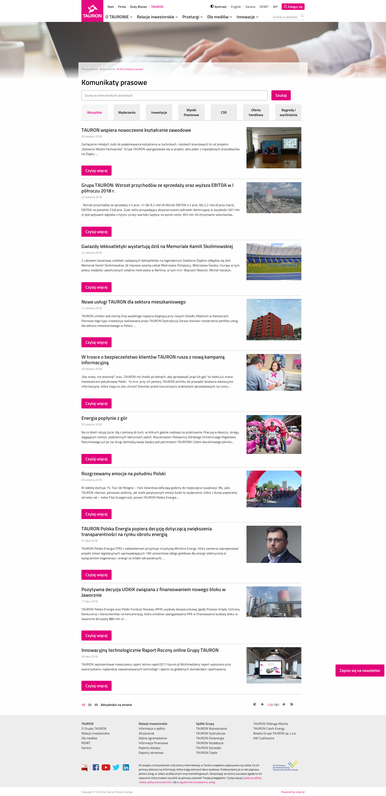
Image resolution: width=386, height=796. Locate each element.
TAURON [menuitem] (87, 723)
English (236, 6)
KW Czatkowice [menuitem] (263, 738)
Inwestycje (159, 112)
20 (89, 704)
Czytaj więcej (96, 170)
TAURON (157, 6)
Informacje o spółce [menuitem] (152, 728)
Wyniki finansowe (191, 112)
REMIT (264, 6)
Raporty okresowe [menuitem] (151, 752)
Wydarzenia (127, 112)
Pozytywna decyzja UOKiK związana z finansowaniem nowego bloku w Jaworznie (153, 592)
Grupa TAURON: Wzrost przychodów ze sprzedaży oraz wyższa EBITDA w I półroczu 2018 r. (157, 187)
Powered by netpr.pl (293, 792)
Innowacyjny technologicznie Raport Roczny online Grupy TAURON (150, 650)
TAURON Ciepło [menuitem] (206, 752)
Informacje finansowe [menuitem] (153, 742)
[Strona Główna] (92, 11)
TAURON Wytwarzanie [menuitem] (211, 728)
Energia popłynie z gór (104, 418)
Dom (111, 6)
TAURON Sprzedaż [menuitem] (208, 747)
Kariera (250, 6)
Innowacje (246, 16)
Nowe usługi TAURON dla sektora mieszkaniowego (133, 301)
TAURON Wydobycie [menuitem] (210, 742)
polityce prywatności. (159, 782)
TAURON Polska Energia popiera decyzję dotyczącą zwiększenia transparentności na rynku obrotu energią (146, 531)
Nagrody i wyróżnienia (288, 112)
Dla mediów (218, 16)
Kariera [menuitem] (86, 747)
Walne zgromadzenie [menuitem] (153, 738)
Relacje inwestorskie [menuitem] (95, 733)
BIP (275, 6)
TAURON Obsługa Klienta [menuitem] (270, 723)
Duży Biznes (138, 6)
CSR (224, 112)
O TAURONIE (118, 16)
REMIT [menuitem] (85, 742)
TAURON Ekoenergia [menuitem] (210, 738)
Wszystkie (94, 112)
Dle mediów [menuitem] (89, 738)
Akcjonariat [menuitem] (146, 733)
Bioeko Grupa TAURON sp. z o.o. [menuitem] (274, 733)
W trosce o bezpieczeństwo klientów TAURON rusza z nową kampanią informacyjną (153, 359)
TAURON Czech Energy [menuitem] (269, 728)
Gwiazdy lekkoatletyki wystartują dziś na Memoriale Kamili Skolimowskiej (157, 246)
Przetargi (191, 16)
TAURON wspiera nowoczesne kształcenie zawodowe (136, 130)
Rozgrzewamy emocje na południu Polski (123, 473)
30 (96, 704)
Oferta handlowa (256, 112)
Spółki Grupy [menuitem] (205, 723)
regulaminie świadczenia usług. (197, 782)
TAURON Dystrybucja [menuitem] (210, 733)
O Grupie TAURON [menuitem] (93, 728)
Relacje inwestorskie (156, 16)
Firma (122, 6)
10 (83, 704)
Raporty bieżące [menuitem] (149, 747)
